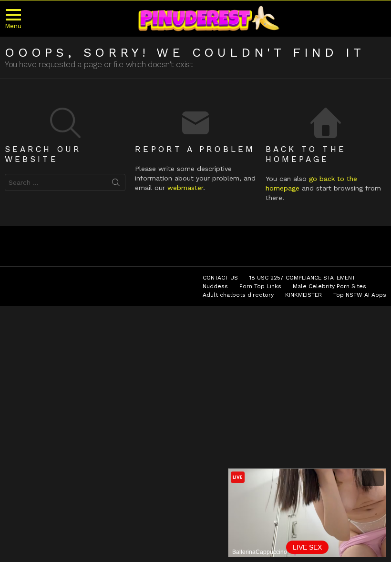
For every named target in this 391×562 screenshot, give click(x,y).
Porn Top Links (260, 286)
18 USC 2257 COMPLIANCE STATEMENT (302, 277)
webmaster (185, 187)
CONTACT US (220, 277)
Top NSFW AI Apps (359, 294)
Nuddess (215, 286)
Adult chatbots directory (238, 294)
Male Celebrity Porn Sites (329, 286)
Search (115, 184)
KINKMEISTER (303, 294)
